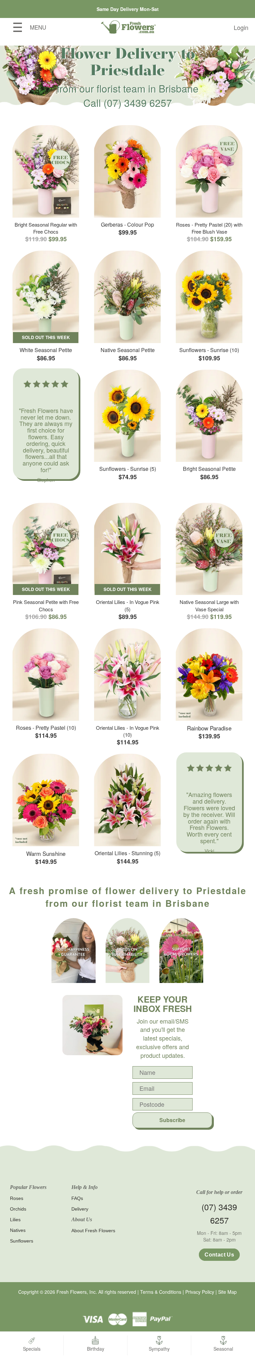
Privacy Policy (199, 1291)
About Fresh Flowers (93, 1230)
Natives (18, 1230)
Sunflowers (21, 1241)
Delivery (79, 1209)
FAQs (77, 1198)
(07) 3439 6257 (138, 103)
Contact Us (219, 1255)
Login (241, 27)
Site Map (227, 1291)
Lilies (15, 1219)
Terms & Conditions (160, 1291)
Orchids (18, 1209)
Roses (16, 1198)
